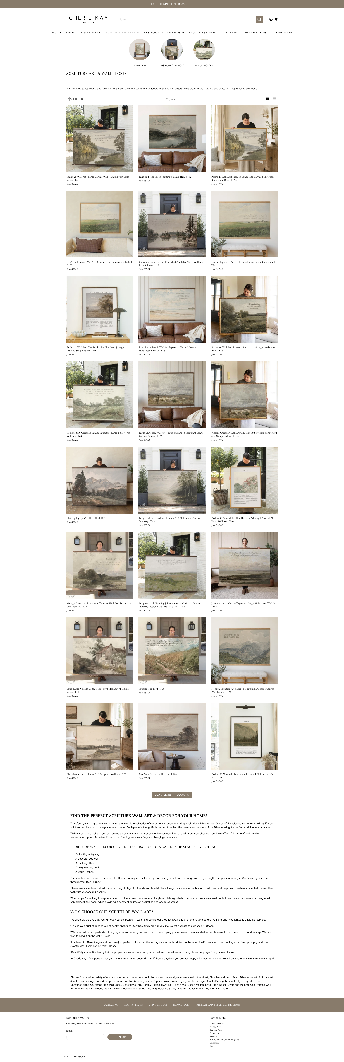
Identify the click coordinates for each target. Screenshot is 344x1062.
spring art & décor (251, 981)
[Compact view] (274, 99)
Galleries (173, 32)
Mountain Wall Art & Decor (211, 984)
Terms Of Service (217, 1023)
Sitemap (213, 1036)
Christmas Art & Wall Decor (105, 984)
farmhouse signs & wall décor (204, 981)
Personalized (88, 32)
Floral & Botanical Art (154, 984)
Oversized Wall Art (238, 984)
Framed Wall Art (84, 988)
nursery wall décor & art (194, 977)
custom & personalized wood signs (165, 981)
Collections (214, 1043)
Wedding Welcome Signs (160, 988)
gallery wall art (230, 981)
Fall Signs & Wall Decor (181, 984)
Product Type (61, 32)
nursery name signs (167, 977)
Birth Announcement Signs (129, 988)
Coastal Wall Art (132, 984)
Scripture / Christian (121, 32)
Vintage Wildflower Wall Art (192, 988)
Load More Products (172, 794)
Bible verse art (248, 977)
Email (70, 1030)
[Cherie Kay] (88, 19)
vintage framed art (97, 981)
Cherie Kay (76, 1056)
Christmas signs (79, 984)
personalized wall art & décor (126, 981)
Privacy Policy (215, 1027)
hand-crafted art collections (127, 977)
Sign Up (120, 1037)
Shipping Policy (216, 1030)
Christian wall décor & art (224, 977)
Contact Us (284, 32)
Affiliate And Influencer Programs (224, 1040)
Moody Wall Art (104, 988)
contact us (209, 958)
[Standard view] (267, 99)
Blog (211, 1046)
